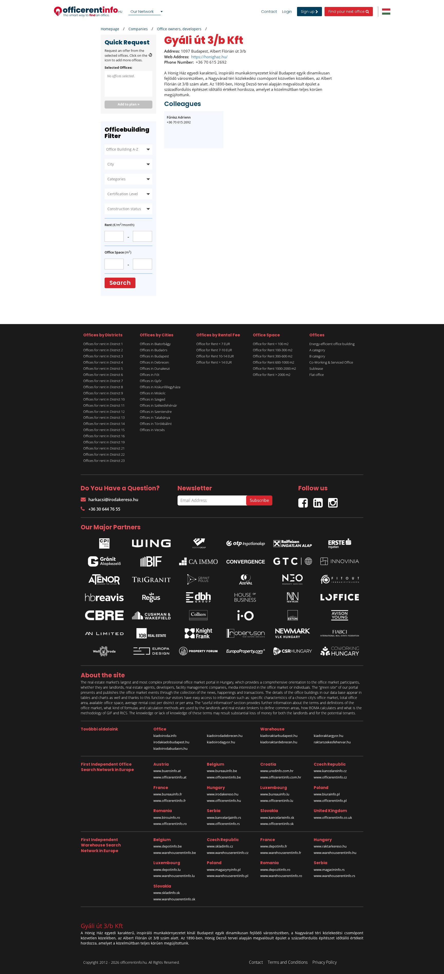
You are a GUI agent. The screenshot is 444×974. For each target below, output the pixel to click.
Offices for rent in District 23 (104, 460)
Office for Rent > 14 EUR (214, 362)
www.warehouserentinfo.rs (334, 875)
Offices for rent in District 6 (103, 374)
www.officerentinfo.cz (330, 777)
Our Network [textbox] (142, 11)
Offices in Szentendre (156, 411)
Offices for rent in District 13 (104, 417)
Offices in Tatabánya (155, 417)
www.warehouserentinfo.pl (227, 875)
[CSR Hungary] (292, 651)
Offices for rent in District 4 (103, 362)
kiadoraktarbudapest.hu (279, 735)
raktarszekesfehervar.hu (332, 742)
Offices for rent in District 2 (103, 350)
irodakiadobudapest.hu (171, 742)
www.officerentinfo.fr (169, 800)
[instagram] (334, 500)
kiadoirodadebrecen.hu (225, 735)
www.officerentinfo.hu (224, 800)
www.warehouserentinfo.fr (280, 852)
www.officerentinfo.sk (277, 823)
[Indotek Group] (198, 542)
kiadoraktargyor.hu (328, 735)
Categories (116, 179)
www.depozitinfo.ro (275, 869)
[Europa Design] (151, 651)
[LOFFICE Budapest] (340, 597)
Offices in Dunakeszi (155, 368)
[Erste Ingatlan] (340, 542)
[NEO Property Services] (292, 579)
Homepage (110, 28)
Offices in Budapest (154, 356)
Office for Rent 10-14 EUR (215, 356)
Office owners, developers (179, 28)
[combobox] (146, 11)
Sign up (308, 11)
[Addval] (245, 579)
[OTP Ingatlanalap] (245, 542)
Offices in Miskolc (152, 393)
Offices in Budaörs (153, 350)
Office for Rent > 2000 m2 (271, 374)
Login (287, 11)
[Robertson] (245, 633)
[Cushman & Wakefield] (151, 615)
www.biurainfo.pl (327, 794)
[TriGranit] (151, 579)
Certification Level (122, 193)
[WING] (151, 542)
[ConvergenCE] (245, 561)
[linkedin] (320, 500)
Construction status (124, 208)
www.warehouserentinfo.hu (335, 852)
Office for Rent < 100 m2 (271, 344)
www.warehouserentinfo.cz (227, 852)
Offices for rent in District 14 (104, 423)
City (110, 164)
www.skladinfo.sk (166, 892)
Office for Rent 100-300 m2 (272, 350)
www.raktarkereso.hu (330, 846)
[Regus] (151, 597)
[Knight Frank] (198, 633)
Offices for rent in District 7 (103, 380)
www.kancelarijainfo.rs (224, 817)
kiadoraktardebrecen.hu (278, 742)
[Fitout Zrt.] (340, 579)
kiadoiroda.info (165, 735)
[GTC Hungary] (292, 561)
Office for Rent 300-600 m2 (272, 356)
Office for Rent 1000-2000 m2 (274, 368)
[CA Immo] (198, 561)
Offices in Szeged (152, 399)
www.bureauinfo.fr (167, 794)
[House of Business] (245, 597)
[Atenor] (104, 579)
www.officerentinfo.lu (276, 800)
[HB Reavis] (104, 597)
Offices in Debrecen (154, 362)
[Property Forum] (198, 651)
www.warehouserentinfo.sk (174, 899)
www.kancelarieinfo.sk (277, 817)
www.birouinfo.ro (166, 817)
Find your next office (347, 11)
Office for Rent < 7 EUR (213, 344)
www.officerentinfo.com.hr (280, 777)
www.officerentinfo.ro (170, 823)
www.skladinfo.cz (220, 846)
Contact (269, 11)
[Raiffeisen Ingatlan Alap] (292, 542)
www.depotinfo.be (167, 846)
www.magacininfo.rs (329, 869)
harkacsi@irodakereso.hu (113, 499)
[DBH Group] (198, 597)
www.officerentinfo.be (224, 777)
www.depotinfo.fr (273, 846)
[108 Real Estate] (151, 633)
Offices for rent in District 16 (104, 436)
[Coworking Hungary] (340, 651)
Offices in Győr (151, 380)
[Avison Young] (340, 615)
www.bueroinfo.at (167, 770)
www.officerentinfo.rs (223, 823)
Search (120, 283)
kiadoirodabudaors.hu (170, 748)
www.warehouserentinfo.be (174, 852)
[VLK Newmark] (292, 633)
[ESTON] (292, 615)
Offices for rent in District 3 (103, 356)
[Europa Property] (245, 651)
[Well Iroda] (104, 651)
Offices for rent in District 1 (103, 344)
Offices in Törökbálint (156, 423)
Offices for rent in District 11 (104, 405)
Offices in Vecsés (152, 429)
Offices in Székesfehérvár (158, 405)
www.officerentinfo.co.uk (333, 817)
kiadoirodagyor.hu (221, 742)
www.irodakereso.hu (222, 794)
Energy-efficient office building (332, 344)
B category (317, 356)
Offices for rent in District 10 (104, 399)
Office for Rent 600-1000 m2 (273, 362)
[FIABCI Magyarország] (340, 633)
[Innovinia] (340, 561)
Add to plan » (129, 104)
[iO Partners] (245, 615)
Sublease (316, 368)
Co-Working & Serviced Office (331, 362)
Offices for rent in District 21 (104, 448)
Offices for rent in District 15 (104, 429)
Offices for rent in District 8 (103, 387)
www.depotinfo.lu (167, 869)
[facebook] (305, 500)
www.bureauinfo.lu (274, 794)
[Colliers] (198, 615)
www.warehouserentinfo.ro (281, 875)
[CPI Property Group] (104, 542)
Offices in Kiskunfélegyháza (160, 387)
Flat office (316, 374)
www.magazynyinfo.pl (223, 869)
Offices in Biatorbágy (155, 344)
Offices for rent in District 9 (103, 393)
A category (317, 350)
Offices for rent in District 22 (104, 454)
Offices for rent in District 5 (103, 368)
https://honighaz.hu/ (209, 56)
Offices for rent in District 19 (104, 442)
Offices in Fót (149, 374)
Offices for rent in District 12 (104, 411)
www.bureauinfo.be (222, 770)
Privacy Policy (324, 962)
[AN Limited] (104, 633)
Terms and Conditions (288, 962)
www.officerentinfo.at (170, 777)
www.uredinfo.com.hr (276, 770)
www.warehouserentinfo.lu (174, 875)
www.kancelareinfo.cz (330, 770)
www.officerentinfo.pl (330, 800)
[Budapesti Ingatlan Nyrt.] (151, 561)
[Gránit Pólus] (198, 579)
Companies (138, 28)
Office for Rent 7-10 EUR (214, 350)
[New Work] (292, 597)
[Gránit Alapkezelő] (104, 561)
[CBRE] (104, 615)
